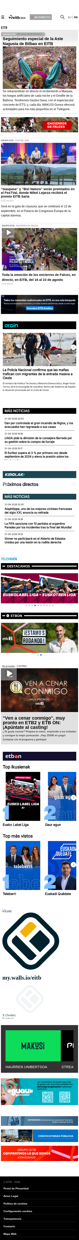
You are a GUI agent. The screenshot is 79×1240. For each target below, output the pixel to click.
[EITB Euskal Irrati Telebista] (17, 16)
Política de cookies (15, 1203)
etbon (16, 616)
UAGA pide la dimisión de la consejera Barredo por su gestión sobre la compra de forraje (38, 440)
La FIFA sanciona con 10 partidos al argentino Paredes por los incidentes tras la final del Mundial (38, 525)
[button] (73, 347)
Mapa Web (10, 1233)
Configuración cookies (17, 1211)
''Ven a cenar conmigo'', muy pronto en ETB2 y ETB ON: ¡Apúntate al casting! (34, 722)
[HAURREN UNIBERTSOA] (33, 1045)
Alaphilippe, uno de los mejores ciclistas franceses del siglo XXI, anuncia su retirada (38, 510)
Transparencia (12, 1218)
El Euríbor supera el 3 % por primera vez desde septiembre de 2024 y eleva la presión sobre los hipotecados (37, 456)
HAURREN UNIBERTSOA (26, 1067)
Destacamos (18, 566)
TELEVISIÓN (9, 559)
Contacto (9, 1226)
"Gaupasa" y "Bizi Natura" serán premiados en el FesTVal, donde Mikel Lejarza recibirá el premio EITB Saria (38, 192)
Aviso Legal (10, 1196)
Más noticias (17, 411)
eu (69, 17)
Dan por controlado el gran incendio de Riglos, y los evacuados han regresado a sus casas (39, 425)
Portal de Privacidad (16, 1188)
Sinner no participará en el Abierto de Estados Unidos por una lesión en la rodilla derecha (35, 540)
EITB (4, 28)
